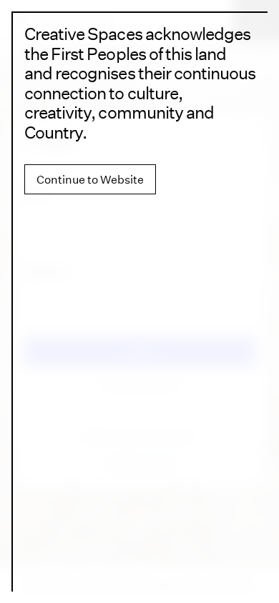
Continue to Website (90, 179)
